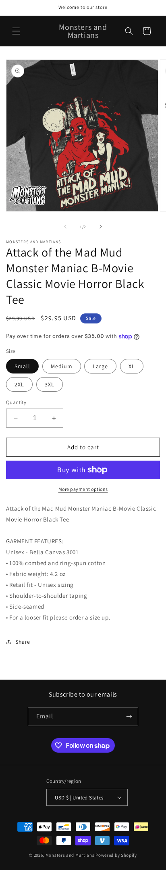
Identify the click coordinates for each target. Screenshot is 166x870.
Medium (62, 366)
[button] (16, 31)
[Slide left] (65, 227)
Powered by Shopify (116, 855)
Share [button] (22, 641)
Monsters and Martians (70, 855)
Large (100, 366)
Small (22, 366)
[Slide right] (101, 227)
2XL (19, 384)
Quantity (16, 402)
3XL (49, 384)
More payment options (83, 489)
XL (132, 366)
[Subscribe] (129, 716)
